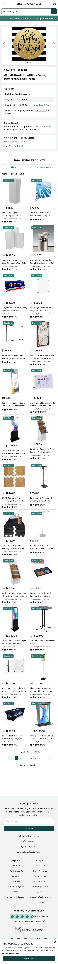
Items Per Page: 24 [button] (28, 765)
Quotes (40, 892)
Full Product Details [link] (14, 146)
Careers (15, 876)
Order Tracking (40, 871)
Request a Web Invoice (40, 897)
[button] (54, 11)
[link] (29, 77)
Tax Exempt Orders (40, 886)
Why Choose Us (16, 871)
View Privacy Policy (47, 950)
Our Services (16, 892)
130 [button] (40, 758)
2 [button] (20, 758)
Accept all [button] (29, 959)
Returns (40, 902)
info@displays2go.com (30, 852)
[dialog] (29, 951)
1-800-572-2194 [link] (30, 846)
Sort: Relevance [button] (42, 167)
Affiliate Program (16, 886)
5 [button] (31, 758)
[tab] (27, 62)
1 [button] (16, 758)
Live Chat (30, 841)
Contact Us (40, 865)
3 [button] (24, 758)
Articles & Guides (15, 897)
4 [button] (27, 758)
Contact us (40, 110)
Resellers (15, 881)
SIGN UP (29, 828)
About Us (16, 865)
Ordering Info (40, 876)
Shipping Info (40, 881)
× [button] (55, 942)
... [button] (35, 758)
